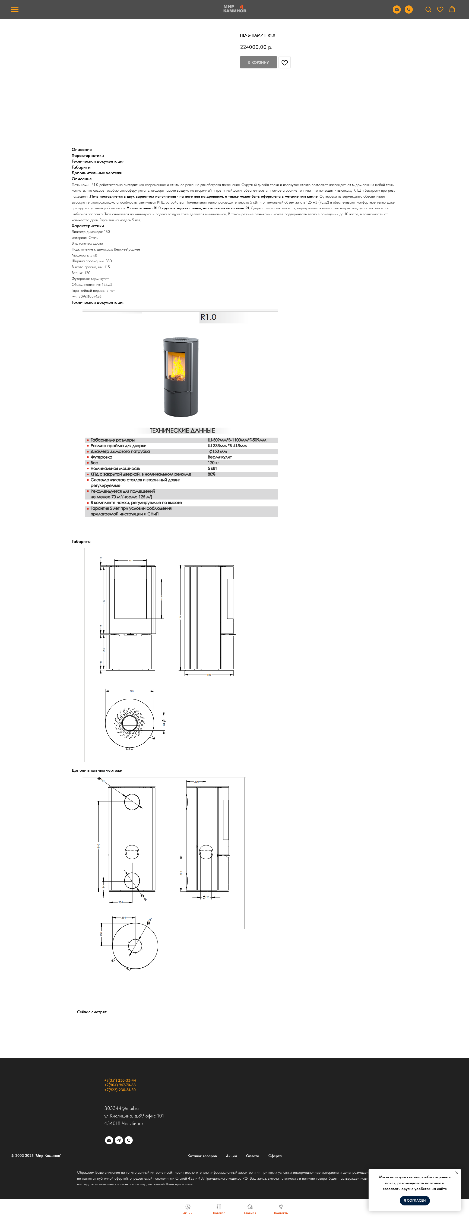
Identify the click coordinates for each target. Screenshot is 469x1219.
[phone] (129, 1140)
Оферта (275, 1156)
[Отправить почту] (397, 12)
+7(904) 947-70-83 (120, 1085)
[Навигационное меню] (14, 9)
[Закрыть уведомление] (457, 1173)
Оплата (252, 1156)
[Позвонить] (409, 12)
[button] (428, 9)
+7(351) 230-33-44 (120, 1080)
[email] (109, 1140)
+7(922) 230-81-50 (120, 1090)
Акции (231, 1156)
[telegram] (119, 1140)
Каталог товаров (202, 1156)
